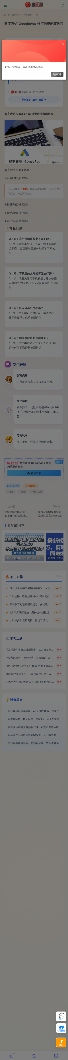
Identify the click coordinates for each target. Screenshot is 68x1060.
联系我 (57, 74)
